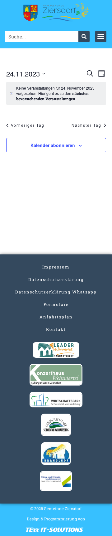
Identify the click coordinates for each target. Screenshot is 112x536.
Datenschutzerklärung (56, 279)
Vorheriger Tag (27, 125)
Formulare (56, 304)
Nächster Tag (86, 125)
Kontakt (56, 329)
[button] (100, 36)
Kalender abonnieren (52, 145)
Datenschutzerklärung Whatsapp (56, 292)
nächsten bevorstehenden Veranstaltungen (52, 96)
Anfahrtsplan (56, 317)
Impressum (56, 267)
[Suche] (84, 36)
